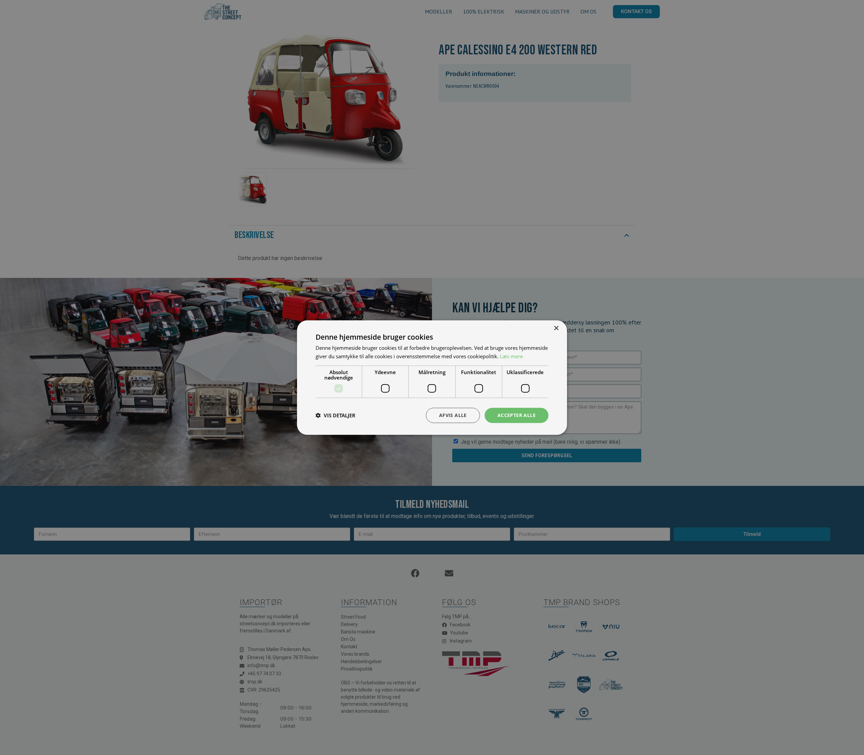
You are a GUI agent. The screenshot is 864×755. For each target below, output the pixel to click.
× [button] (556, 328)
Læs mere (511, 356)
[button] (335, 415)
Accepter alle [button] (516, 415)
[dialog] (432, 377)
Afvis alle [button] (453, 415)
